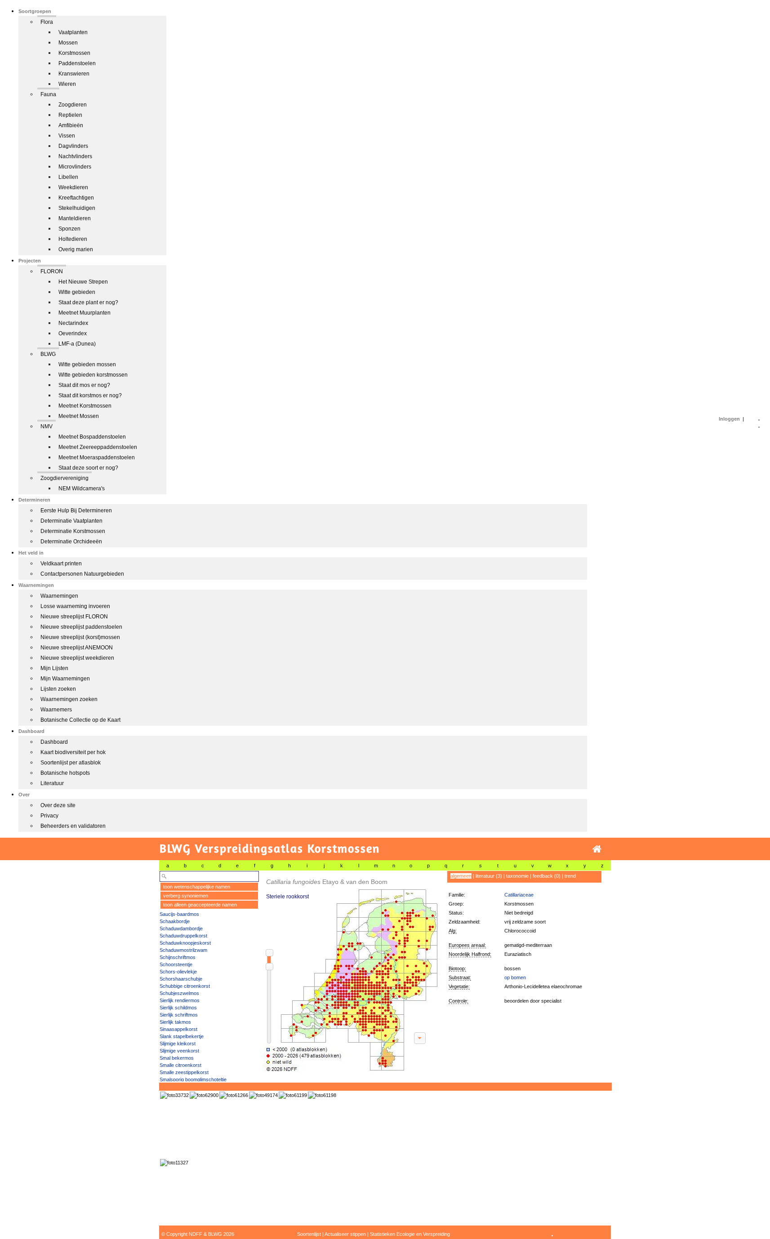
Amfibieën (70, 125)
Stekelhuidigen (76, 208)
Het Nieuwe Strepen (83, 282)
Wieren (67, 84)
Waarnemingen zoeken (69, 699)
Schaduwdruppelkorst (183, 935)
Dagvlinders (73, 146)
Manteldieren (74, 218)
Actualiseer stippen (345, 1234)
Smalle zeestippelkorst (184, 1072)
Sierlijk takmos (175, 1022)
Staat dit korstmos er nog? (90, 395)
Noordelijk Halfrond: (470, 954)
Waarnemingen (59, 596)
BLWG (48, 354)
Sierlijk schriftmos (179, 1014)
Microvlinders (74, 167)
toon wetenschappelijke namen (196, 886)
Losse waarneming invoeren (75, 606)
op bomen (515, 977)
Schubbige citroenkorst (185, 986)
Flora (46, 22)
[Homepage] (596, 849)
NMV (46, 426)
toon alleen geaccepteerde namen (200, 904)
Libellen (68, 177)
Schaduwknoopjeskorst (185, 943)
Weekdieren (73, 187)
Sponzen (69, 229)
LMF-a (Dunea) (77, 344)
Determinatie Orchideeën (71, 541)
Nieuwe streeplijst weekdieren (77, 658)
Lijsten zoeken (58, 689)
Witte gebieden (76, 292)
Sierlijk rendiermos (180, 1000)
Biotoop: (457, 968)
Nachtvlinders (75, 156)
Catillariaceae (519, 894)
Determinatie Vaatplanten (71, 521)
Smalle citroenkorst (180, 1065)
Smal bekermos (177, 1058)
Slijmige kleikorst (178, 1043)
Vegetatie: (459, 986)
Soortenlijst (309, 1234)
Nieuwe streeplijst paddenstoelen (81, 627)
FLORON (51, 271)
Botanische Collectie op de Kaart (80, 720)
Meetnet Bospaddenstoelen (92, 437)
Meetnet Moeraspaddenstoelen (96, 457)
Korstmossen (74, 53)
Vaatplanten (73, 32)
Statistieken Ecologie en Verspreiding (410, 1234)
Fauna (48, 94)
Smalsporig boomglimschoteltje (193, 1079)
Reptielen (70, 115)
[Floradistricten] (350, 971)
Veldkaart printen (61, 563)
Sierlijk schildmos (178, 1007)
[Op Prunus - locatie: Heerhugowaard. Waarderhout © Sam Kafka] (204, 1095)
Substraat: (460, 977)
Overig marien (75, 249)
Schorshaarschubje (181, 978)
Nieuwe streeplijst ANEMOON (76, 647)
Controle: (458, 1001)
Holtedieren (72, 239)
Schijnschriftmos (178, 957)
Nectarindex (73, 323)
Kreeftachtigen (76, 198)
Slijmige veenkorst (179, 1050)
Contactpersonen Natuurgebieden (82, 574)
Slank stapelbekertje (182, 1036)
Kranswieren (73, 74)
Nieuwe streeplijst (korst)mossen (80, 637)
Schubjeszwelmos (179, 993)
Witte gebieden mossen (87, 364)
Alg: (453, 930)
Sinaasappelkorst (178, 1029)
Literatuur (52, 783)
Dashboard (54, 742)
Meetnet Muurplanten (84, 313)
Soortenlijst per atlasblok (70, 762)
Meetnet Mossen (78, 416)
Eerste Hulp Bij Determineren (76, 510)
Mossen (68, 43)
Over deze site (58, 805)
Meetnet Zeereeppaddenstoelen (97, 447)
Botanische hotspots (65, 773)
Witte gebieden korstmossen (93, 375)
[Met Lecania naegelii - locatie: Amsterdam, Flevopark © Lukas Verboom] (293, 1095)
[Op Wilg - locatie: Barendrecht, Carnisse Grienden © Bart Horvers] (174, 1095)
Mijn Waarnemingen (65, 678)
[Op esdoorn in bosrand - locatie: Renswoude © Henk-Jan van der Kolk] (233, 1095)
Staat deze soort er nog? (88, 468)
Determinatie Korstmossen (72, 531)
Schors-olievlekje (178, 971)
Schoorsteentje (176, 964)
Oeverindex (72, 333)
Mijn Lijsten (54, 668)
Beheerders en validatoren (73, 826)
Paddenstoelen (77, 63)
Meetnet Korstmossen (84, 406)
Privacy (49, 816)
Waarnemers (56, 709)
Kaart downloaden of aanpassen (420, 1038)
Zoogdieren (72, 105)
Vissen (66, 136)
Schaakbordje (175, 921)
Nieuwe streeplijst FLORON (74, 616)
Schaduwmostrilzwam (183, 950)
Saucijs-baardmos (179, 914)
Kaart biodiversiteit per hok (73, 752)
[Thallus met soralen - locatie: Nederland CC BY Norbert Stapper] (263, 1095)
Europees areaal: (467, 945)
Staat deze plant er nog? (88, 302)
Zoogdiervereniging (64, 478)
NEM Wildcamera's (81, 488)
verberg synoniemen (185, 895)
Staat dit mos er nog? (84, 385)
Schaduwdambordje (181, 928)
